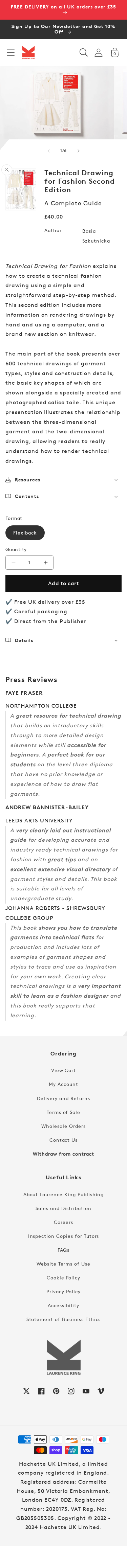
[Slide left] (48, 150)
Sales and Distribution (63, 1208)
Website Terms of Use (63, 1264)
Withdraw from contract (63, 1154)
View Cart (63, 1070)
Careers (63, 1222)
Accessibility (63, 1305)
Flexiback (25, 533)
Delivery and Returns (63, 1098)
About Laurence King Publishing (63, 1194)
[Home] (28, 52)
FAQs (64, 1250)
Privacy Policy (63, 1291)
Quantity (16, 549)
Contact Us (63, 1140)
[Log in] (98, 52)
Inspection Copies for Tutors (63, 1236)
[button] (10, 52)
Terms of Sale (63, 1112)
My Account (63, 1084)
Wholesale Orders (63, 1126)
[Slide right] (78, 150)
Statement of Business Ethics (63, 1319)
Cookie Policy (63, 1277)
